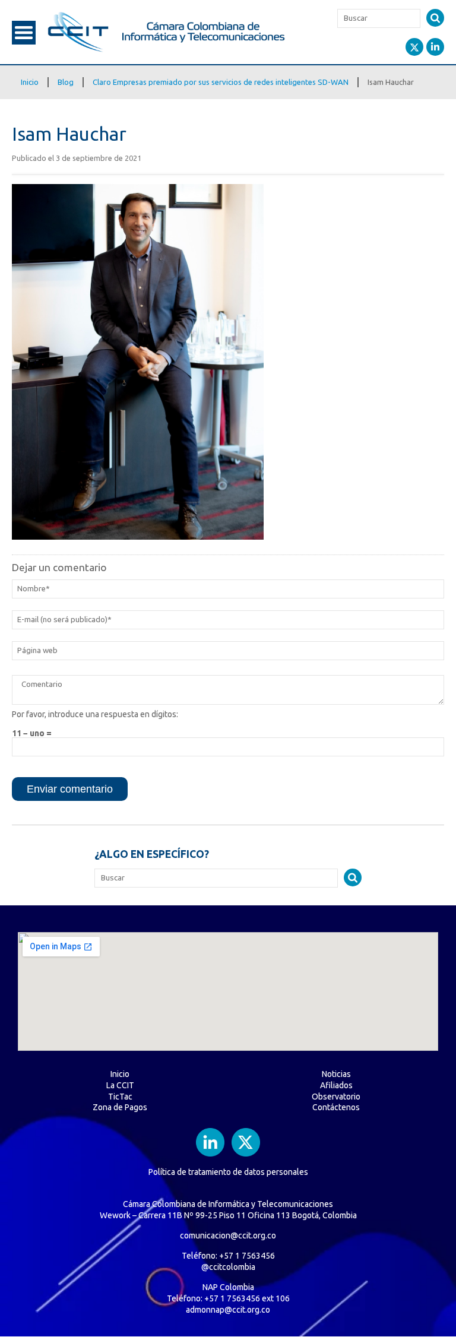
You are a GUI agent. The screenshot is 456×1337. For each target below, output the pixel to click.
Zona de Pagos (120, 1107)
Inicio (30, 82)
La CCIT (120, 1085)
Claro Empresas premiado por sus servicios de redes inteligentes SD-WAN (221, 82)
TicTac (120, 1096)
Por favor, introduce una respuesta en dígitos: (95, 714)
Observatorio (336, 1096)
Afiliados (336, 1085)
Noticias (336, 1074)
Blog (66, 82)
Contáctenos (336, 1107)
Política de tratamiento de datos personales (228, 1172)
